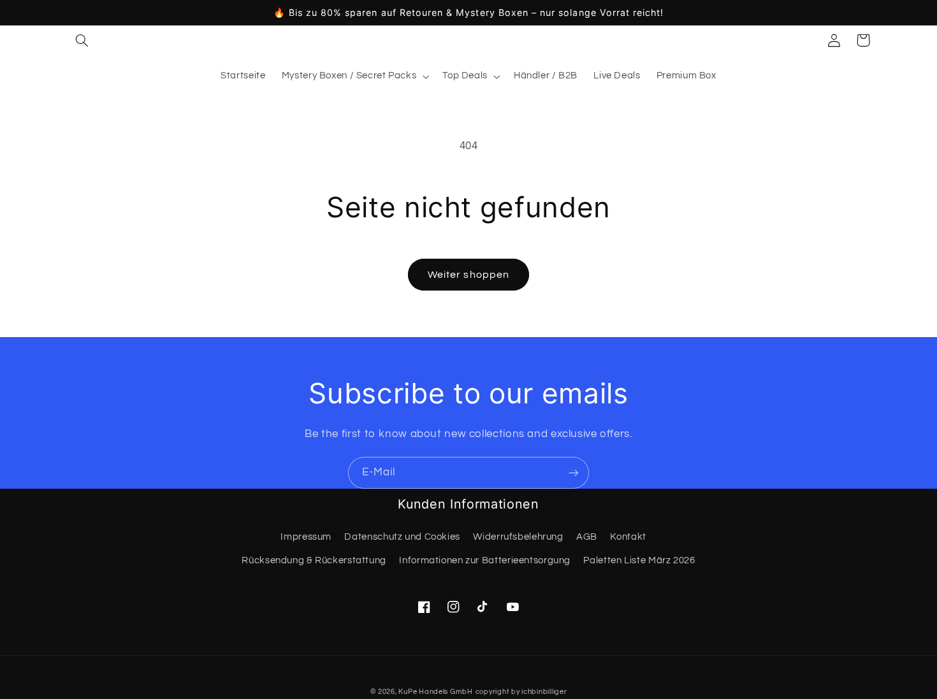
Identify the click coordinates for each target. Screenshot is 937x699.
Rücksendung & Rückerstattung (314, 560)
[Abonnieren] (573, 472)
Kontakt (628, 537)
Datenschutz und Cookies (402, 537)
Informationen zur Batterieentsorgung (484, 560)
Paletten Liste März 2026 (639, 560)
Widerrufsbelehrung (518, 537)
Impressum (305, 537)
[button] (81, 40)
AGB (586, 537)
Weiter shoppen (468, 275)
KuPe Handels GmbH (435, 691)
